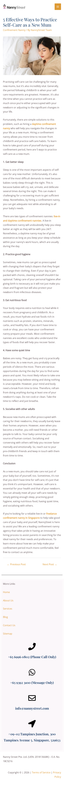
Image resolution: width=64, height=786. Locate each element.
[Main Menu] (58, 6)
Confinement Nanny (14, 30)
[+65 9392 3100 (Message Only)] (32, 672)
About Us (8, 600)
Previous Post (16, 564)
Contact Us (9, 625)
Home (6, 592)
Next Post (50, 564)
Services (7, 608)
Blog (5, 617)
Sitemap (7, 633)
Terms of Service (41, 772)
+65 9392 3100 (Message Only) (32, 682)
